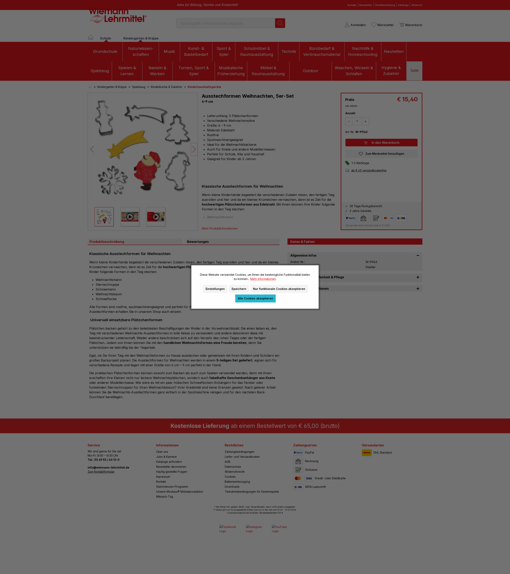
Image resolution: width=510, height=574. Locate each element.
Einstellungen (215, 288)
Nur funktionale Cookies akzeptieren (279, 288)
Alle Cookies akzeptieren (255, 298)
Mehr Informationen (263, 279)
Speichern (238, 288)
